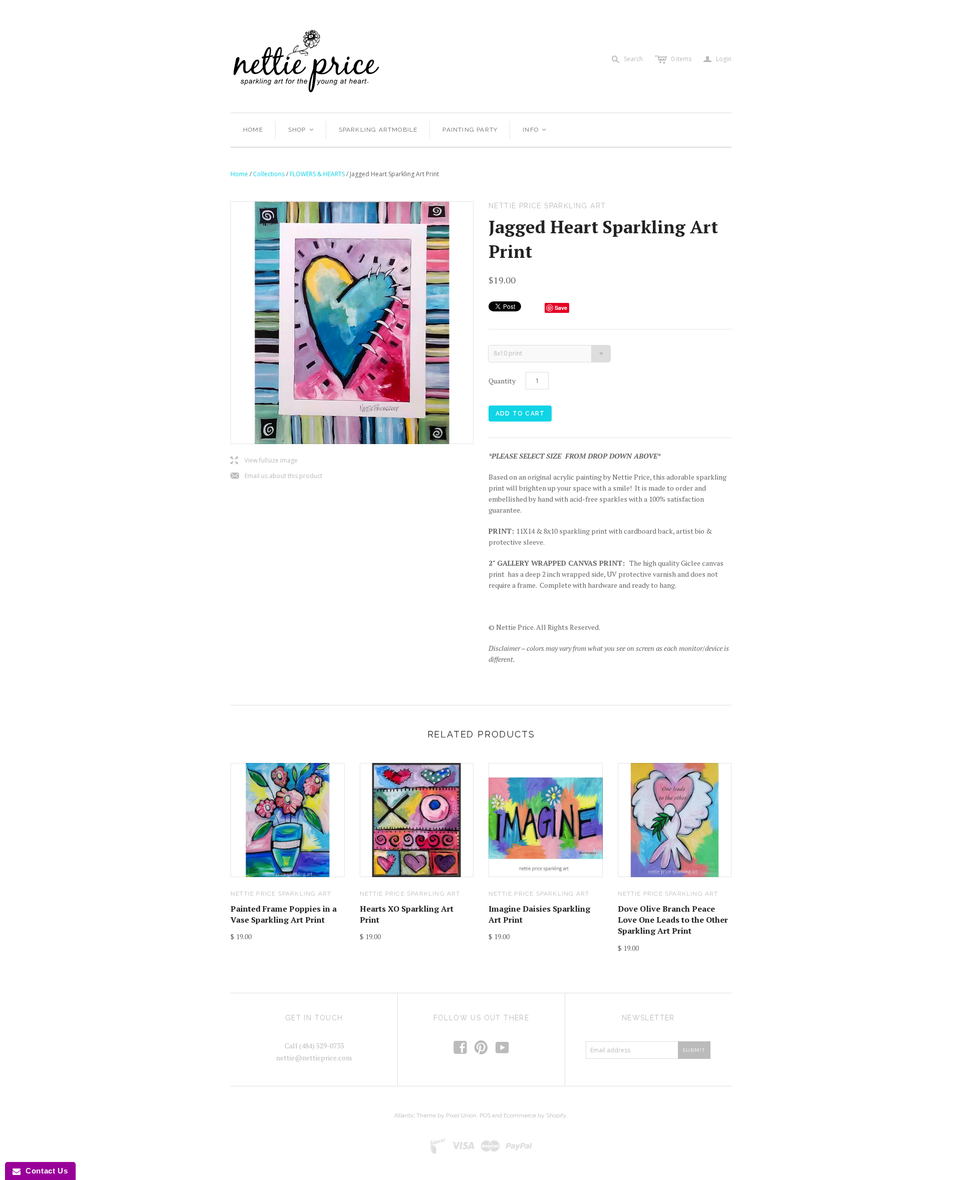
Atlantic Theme (415, 1115)
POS (485, 1115)
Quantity (502, 380)
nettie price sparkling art (280, 893)
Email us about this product (276, 476)
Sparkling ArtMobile (378, 129)
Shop (301, 129)
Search (633, 59)
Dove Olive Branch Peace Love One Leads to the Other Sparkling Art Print (673, 920)
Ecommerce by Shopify (535, 1115)
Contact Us (44, 1170)
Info (535, 129)
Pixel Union (461, 1115)
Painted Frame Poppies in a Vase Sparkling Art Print (283, 914)
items (681, 59)
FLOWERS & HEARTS (317, 174)
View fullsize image (264, 461)
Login (717, 59)
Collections (269, 174)
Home (253, 129)
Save (561, 307)
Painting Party (470, 129)
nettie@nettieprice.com (314, 1057)
